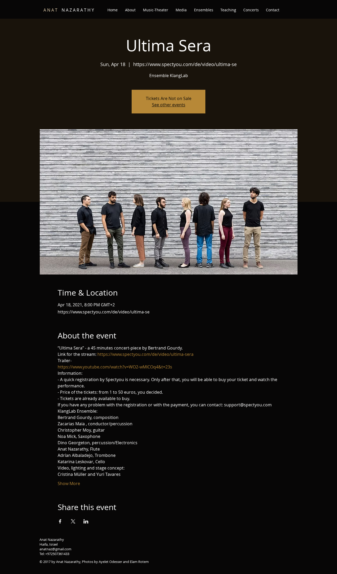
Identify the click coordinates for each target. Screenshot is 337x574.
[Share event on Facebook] (60, 521)
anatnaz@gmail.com (55, 549)
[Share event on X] (73, 521)
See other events (168, 105)
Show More (69, 483)
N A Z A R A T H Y (68, 10)
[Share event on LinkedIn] (85, 521)
